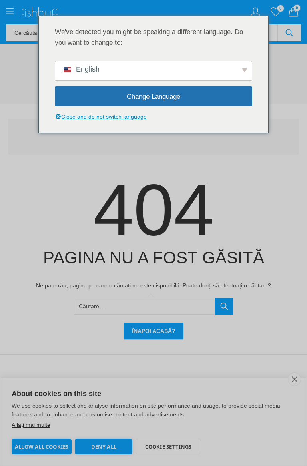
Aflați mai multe (31, 425)
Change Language (153, 96)
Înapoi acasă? (153, 331)
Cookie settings (168, 446)
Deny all (104, 446)
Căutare (289, 32)
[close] (294, 379)
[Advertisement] (155, 138)
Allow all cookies (41, 446)
